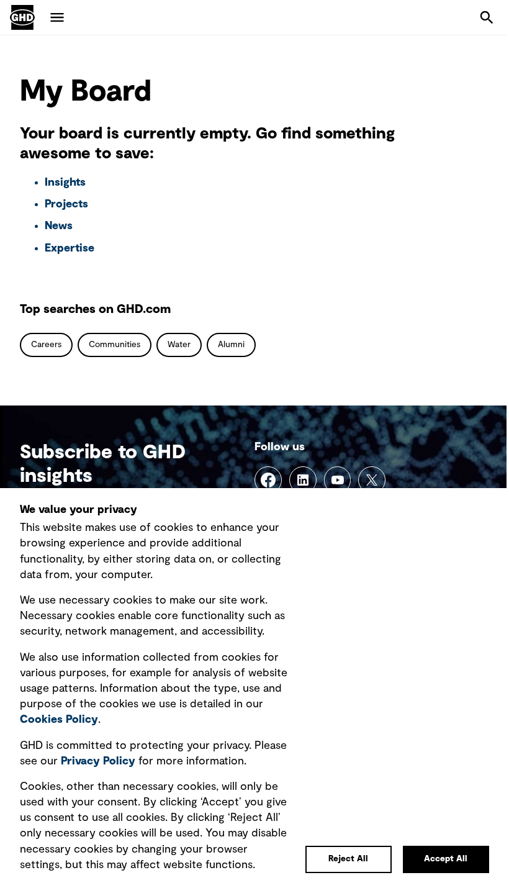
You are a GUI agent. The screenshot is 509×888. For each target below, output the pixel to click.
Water (179, 344)
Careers (46, 344)
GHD (22, 17)
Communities (114, 344)
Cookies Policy (59, 719)
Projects (66, 204)
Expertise (69, 248)
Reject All (348, 858)
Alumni (231, 344)
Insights (65, 182)
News (59, 226)
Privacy (98, 761)
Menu (57, 17)
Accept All (445, 858)
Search (486, 17)
